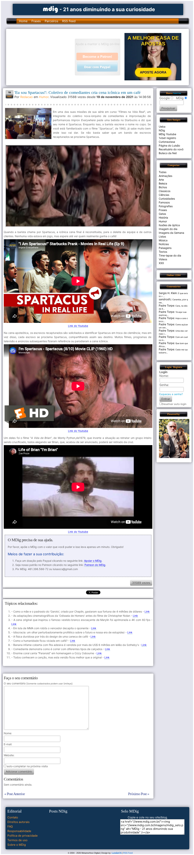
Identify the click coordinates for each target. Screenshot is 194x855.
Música (163, 240)
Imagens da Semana (171, 232)
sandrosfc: (165, 299)
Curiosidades (167, 198)
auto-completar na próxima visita (27, 766)
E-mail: (8, 744)
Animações (165, 175)
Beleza (163, 183)
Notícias (164, 244)
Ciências (164, 194)
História (163, 217)
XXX (161, 263)
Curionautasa (167, 141)
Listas (162, 236)
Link (147, 611)
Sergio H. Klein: (168, 293)
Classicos (164, 191)
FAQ (10, 826)
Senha (163, 385)
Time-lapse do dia (170, 255)
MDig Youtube (167, 134)
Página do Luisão (169, 145)
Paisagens (165, 247)
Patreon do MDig (94, 564)
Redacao (26, 97)
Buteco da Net (168, 153)
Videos (163, 259)
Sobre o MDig (16, 844)
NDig (162, 130)
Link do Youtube (78, 325)
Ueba (162, 126)
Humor (43, 97)
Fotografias (166, 206)
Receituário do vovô (171, 149)
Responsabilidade (19, 831)
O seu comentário (38, 683)
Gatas (162, 213)
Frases (36, 21)
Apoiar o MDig (93, 560)
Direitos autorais (18, 822)
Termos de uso (17, 840)
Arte (161, 179)
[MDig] (50, 9)
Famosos (164, 202)
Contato (12, 817)
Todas (162, 172)
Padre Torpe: (167, 305)
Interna (177, 93)
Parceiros (51, 21)
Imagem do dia (168, 229)
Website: (9, 755)
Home (23, 21)
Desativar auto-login (174, 404)
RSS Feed (69, 21)
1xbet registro (167, 138)
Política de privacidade (22, 835)
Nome (7, 733)
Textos (163, 251)
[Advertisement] (42, 56)
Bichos (163, 187)
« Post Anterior (14, 794)
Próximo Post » (138, 794)
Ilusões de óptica (169, 225)
